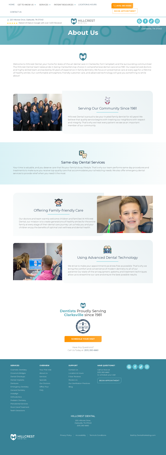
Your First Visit (45, 370)
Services (42, 376)
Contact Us (16, 12)
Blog (71, 387)
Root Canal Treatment (19, 407)
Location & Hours (87, 5)
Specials (42, 380)
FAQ (41, 390)
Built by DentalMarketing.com (143, 435)
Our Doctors (44, 383)
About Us (43, 373)
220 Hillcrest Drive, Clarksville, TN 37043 (26, 20)
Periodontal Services (19, 404)
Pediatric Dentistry (18, 400)
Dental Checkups (17, 376)
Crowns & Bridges (18, 373)
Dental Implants (17, 380)
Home (12, 5)
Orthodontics (16, 397)
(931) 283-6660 (91, 350)
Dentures (14, 383)
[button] (27, 4)
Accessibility (81, 435)
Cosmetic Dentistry (18, 370)
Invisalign (14, 393)
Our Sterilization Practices (79, 383)
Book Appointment (109, 380)
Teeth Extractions (17, 410)
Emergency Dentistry (19, 387)
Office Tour (44, 387)
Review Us (73, 380)
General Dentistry (17, 390)
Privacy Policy (66, 435)
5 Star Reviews (75, 376)
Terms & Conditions (98, 435)
